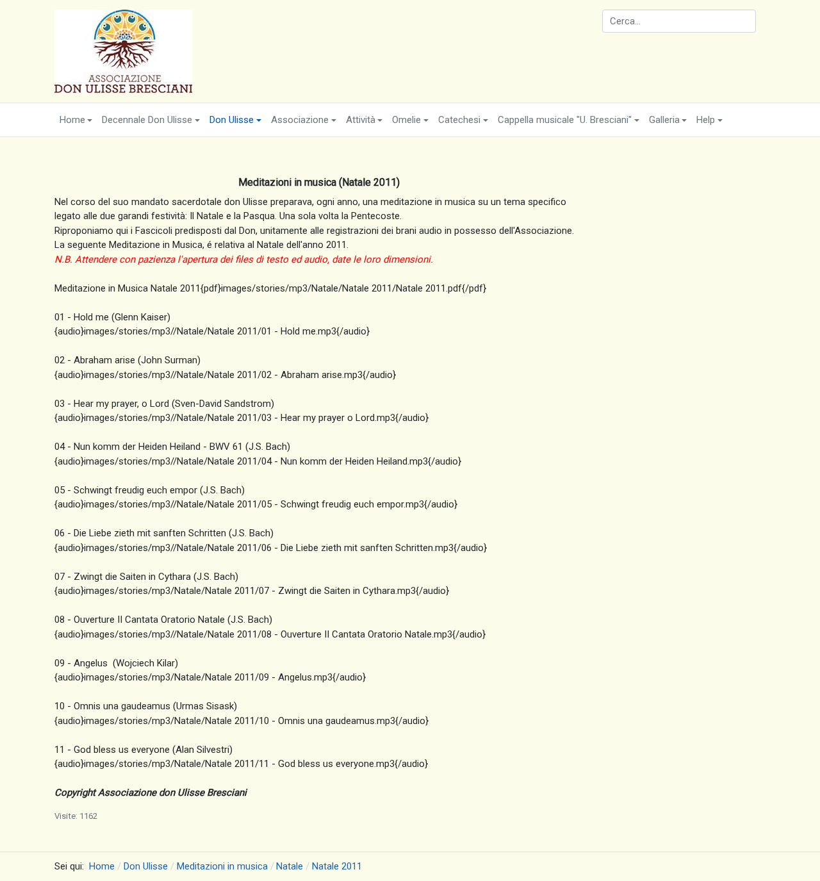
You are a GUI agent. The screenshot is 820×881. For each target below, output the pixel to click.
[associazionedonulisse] (123, 51)
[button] (75, 120)
